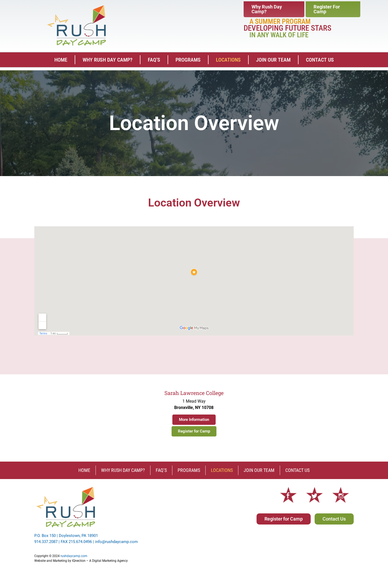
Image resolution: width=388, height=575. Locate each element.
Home (60, 60)
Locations (228, 60)
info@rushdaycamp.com (116, 541)
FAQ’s (154, 60)
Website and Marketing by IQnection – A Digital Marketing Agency (81, 561)
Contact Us (320, 60)
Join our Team (273, 60)
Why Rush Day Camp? (108, 60)
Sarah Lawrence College (194, 392)
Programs (188, 60)
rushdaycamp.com (73, 556)
